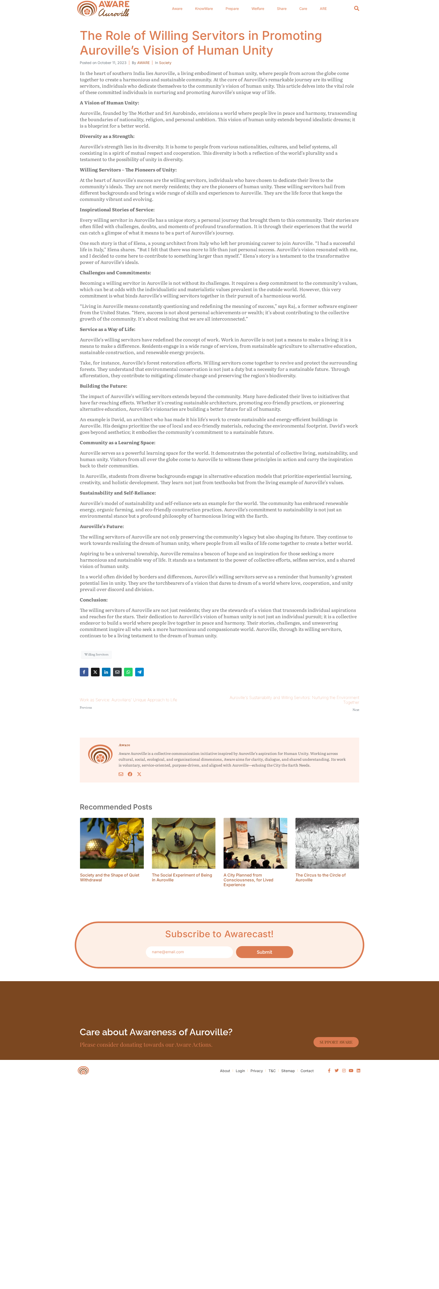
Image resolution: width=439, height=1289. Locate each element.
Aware (177, 8)
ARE (323, 8)
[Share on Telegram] (139, 672)
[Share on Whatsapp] (128, 672)
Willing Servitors (96, 654)
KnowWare (204, 8)
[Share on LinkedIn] (106, 672)
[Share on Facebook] (84, 672)
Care (303, 8)
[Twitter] (336, 1070)
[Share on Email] (117, 672)
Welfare (258, 8)
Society (165, 62)
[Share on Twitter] (95, 672)
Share (282, 8)
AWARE (143, 62)
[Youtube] (351, 1070)
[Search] (356, 8)
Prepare (232, 8)
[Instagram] (344, 1070)
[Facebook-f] (329, 1070)
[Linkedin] (358, 1070)
